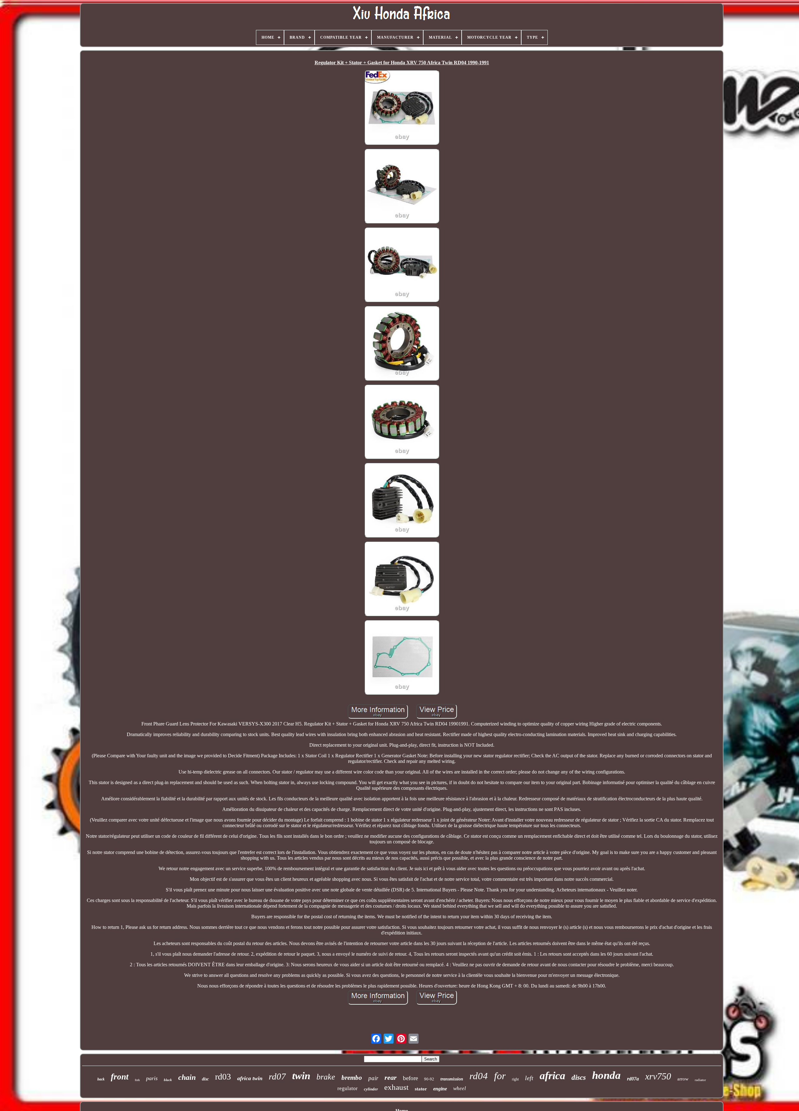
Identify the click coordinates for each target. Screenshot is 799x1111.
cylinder (371, 1089)
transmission (451, 1079)
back (101, 1079)
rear (391, 1077)
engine (440, 1088)
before (410, 1078)
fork (137, 1080)
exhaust (396, 1087)
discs (578, 1077)
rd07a (633, 1078)
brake (325, 1076)
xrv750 (658, 1076)
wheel (459, 1088)
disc (205, 1079)
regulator (347, 1088)
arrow (683, 1078)
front (120, 1076)
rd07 (277, 1076)
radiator (700, 1080)
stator (421, 1088)
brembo (351, 1077)
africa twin (249, 1078)
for (500, 1075)
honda (606, 1075)
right (515, 1079)
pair (373, 1078)
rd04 (478, 1075)
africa (552, 1075)
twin (301, 1075)
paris (152, 1078)
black (168, 1080)
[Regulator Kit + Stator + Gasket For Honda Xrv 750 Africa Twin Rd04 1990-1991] (402, 108)
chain (187, 1077)
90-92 (429, 1079)
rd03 (223, 1076)
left (529, 1078)
